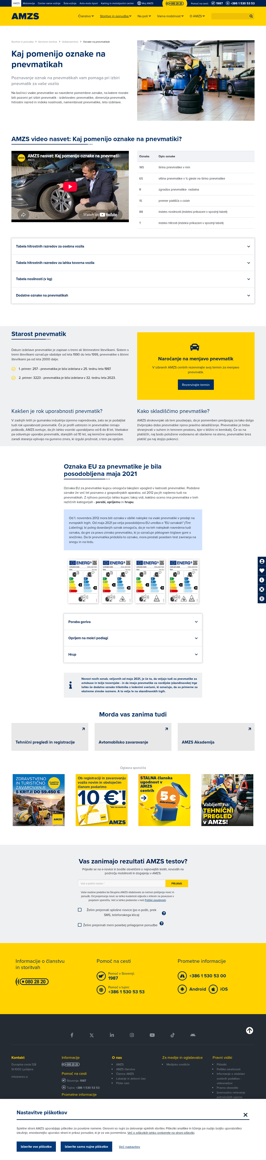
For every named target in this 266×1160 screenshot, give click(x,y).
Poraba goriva (79, 621)
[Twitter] (91, 1035)
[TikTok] (172, 1035)
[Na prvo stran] (25, 16)
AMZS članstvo (125, 1069)
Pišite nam (122, 1083)
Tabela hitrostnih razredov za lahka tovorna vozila (55, 262)
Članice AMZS (125, 1074)
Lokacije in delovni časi (131, 1078)
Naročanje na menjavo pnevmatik (195, 358)
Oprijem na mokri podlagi (88, 638)
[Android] (193, 1035)
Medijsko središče (178, 1064)
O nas (117, 1057)
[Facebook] (72, 1035)
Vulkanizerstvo (70, 41)
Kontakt (18, 1057)
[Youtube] (152, 1035)
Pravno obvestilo (227, 1088)
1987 (83, 1080)
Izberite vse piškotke (36, 1146)
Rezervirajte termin (196, 384)
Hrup (72, 654)
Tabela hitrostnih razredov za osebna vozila (50, 246)
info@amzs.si (19, 1077)
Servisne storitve (48, 41)
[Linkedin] (112, 1035)
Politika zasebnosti (228, 1069)
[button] (251, 16)
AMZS (120, 1064)
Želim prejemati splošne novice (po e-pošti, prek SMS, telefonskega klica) (121, 912)
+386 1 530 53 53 (88, 1088)
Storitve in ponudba (22, 41)
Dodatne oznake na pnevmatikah (42, 295)
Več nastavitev (129, 1146)
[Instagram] (131, 1035)
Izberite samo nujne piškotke (86, 1146)
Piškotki (222, 1064)
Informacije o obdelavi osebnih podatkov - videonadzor (231, 1078)
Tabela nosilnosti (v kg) (34, 279)
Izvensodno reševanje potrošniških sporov (231, 1094)
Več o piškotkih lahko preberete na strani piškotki (160, 1132)
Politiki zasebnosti (155, 900)
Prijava (176, 883)
